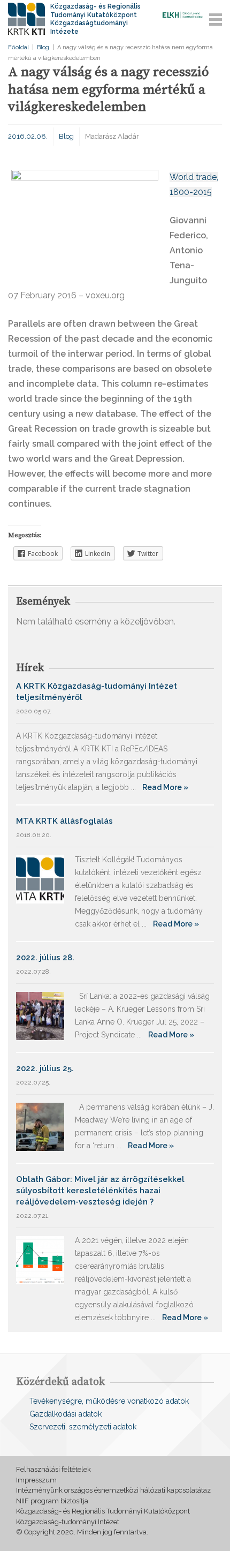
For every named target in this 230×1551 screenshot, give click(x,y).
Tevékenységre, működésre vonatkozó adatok (109, 1401)
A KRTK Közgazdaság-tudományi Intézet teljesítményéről (96, 691)
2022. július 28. (45, 957)
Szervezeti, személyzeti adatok (82, 1426)
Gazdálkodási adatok (65, 1414)
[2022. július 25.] (40, 1126)
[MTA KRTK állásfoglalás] (40, 879)
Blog (43, 47)
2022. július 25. (45, 1068)
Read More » (165, 787)
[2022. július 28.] (40, 1015)
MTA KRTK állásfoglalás (64, 821)
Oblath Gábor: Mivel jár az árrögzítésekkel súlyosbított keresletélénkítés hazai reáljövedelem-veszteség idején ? (100, 1190)
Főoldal (18, 47)
